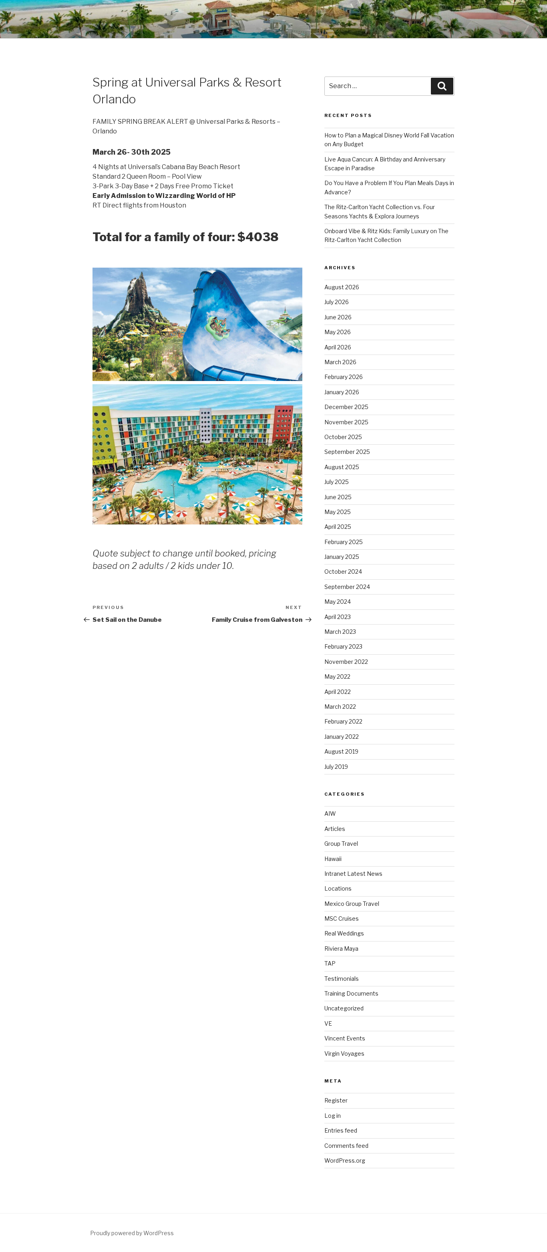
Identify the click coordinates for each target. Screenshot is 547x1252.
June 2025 (338, 497)
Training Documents (351, 993)
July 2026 (336, 301)
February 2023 (343, 646)
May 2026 (337, 332)
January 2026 (341, 392)
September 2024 (347, 586)
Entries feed (340, 1130)
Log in (332, 1115)
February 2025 (343, 541)
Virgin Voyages (344, 1053)
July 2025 (336, 481)
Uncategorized (344, 1008)
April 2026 (337, 347)
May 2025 (337, 511)
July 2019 (336, 766)
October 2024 (343, 571)
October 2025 (343, 436)
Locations (338, 888)
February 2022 (343, 721)
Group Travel (341, 843)
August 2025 (341, 467)
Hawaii (333, 858)
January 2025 (341, 556)
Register (336, 1100)
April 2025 (337, 526)
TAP (330, 963)
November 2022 (346, 661)
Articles (334, 828)
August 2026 (341, 287)
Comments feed (346, 1145)
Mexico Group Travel (351, 903)
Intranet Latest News (353, 873)
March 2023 (340, 631)
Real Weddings (344, 933)
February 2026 (343, 376)
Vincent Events (344, 1038)
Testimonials (341, 978)
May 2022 (337, 676)
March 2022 (340, 706)
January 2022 (341, 736)
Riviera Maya (341, 948)
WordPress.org (344, 1160)
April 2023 (337, 616)
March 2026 (340, 362)
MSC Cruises (341, 918)
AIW (330, 813)
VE (328, 1023)
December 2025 (346, 406)
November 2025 (346, 422)
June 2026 (338, 317)
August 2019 (341, 751)
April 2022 (337, 691)
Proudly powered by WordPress (132, 1233)
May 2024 (337, 601)
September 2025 (347, 451)
